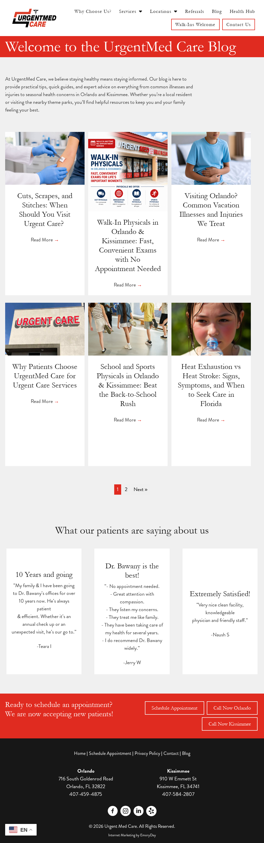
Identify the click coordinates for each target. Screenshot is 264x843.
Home (80, 753)
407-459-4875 (85, 794)
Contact (171, 753)
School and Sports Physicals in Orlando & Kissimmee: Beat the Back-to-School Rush (128, 385)
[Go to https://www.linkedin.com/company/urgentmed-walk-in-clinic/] (138, 812)
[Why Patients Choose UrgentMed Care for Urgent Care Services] (45, 328)
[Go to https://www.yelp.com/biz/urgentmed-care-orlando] (151, 811)
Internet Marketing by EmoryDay (132, 835)
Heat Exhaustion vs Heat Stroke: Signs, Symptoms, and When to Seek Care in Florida (211, 385)
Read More (45, 239)
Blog (186, 753)
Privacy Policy (147, 753)
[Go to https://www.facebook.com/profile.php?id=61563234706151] (113, 812)
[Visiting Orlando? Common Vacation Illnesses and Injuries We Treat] (211, 157)
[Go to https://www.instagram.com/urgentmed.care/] (125, 812)
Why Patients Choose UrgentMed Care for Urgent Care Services (44, 376)
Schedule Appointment (110, 753)
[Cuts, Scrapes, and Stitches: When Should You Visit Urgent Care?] (45, 157)
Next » (140, 489)
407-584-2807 (178, 794)
